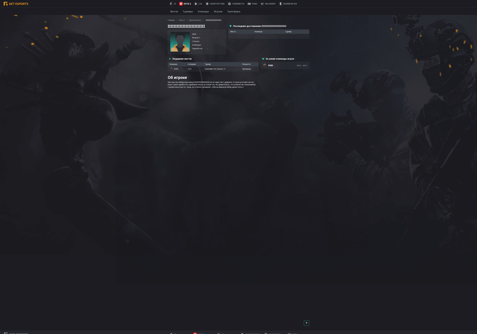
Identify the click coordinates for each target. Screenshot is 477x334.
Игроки (218, 11)
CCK (189, 69)
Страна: (195, 41)
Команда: (196, 45)
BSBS (176, 69)
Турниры (188, 11)
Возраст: (196, 37)
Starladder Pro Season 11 (215, 69)
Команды (203, 11)
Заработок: (197, 48)
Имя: (194, 34)
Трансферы (233, 11)
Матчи (174, 11)
